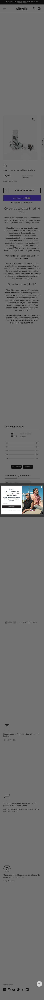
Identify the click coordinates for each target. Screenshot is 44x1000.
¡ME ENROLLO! (11, 507)
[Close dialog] (42, 487)
